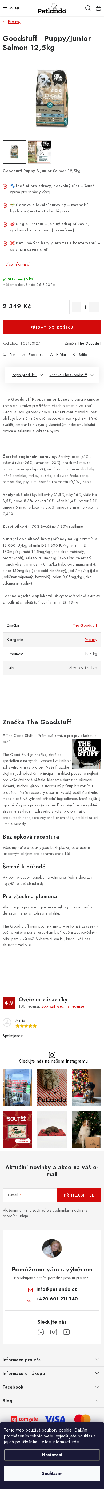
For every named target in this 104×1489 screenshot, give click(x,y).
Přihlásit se (79, 1195)
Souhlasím (52, 1473)
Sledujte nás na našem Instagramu (53, 1061)
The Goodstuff (90, 343)
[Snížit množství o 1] (76, 307)
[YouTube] (66, 1332)
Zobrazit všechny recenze (62, 1006)
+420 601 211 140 (56, 1298)
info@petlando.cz (57, 1289)
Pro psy (91, 639)
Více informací (17, 264)
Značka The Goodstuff (68, 375)
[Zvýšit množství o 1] (94, 307)
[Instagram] (53, 1332)
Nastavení (52, 1455)
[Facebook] (41, 1332)
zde (75, 1442)
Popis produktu (24, 375)
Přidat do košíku (52, 327)
